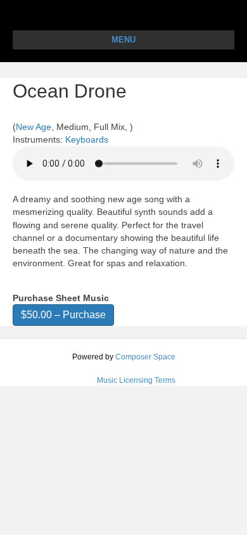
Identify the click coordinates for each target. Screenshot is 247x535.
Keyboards (86, 139)
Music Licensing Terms (136, 380)
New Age (33, 127)
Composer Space (145, 356)
